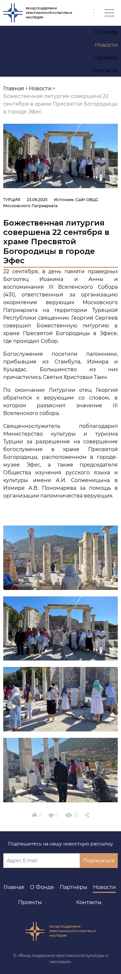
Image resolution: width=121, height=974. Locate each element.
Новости (104, 887)
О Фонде (42, 887)
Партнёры (73, 887)
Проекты (30, 902)
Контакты (89, 902)
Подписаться (98, 860)
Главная (14, 887)
